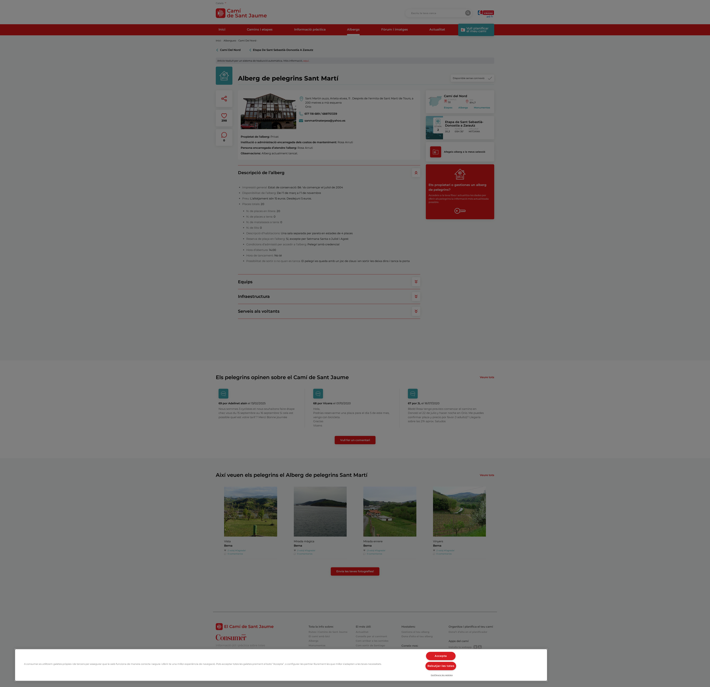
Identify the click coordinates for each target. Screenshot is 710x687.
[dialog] (281, 665)
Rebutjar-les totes (440, 666)
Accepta (441, 656)
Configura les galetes (442, 675)
